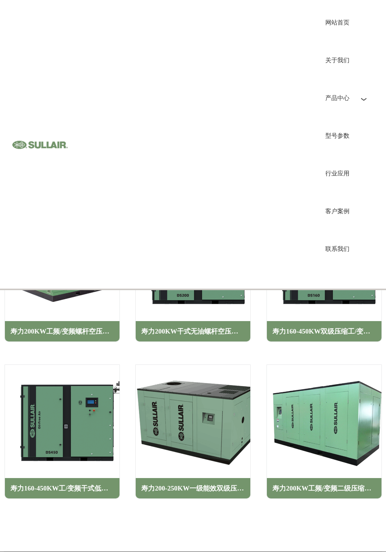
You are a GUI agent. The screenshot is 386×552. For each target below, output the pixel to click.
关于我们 (337, 60)
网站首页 (337, 22)
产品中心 (337, 98)
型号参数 (337, 135)
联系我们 (337, 249)
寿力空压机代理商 (40, 144)
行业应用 (337, 173)
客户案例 (337, 211)
